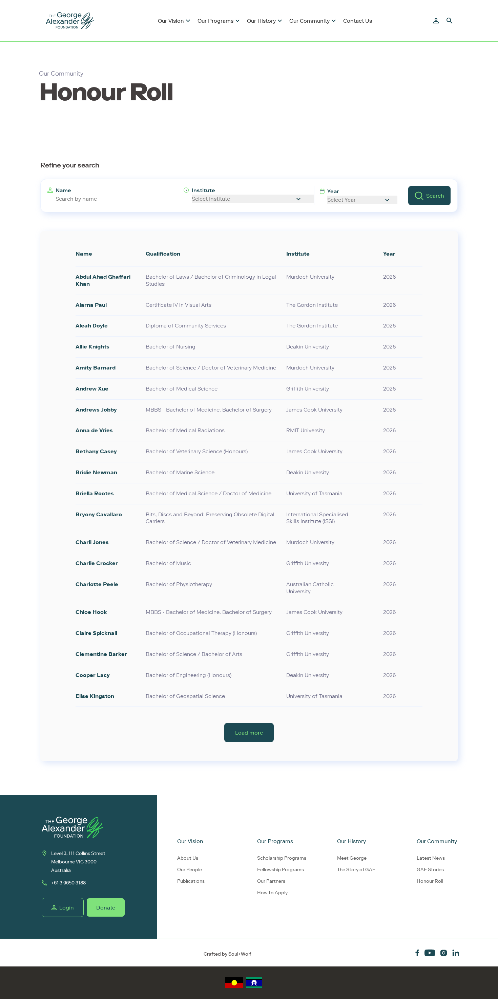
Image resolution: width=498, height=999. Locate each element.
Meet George (352, 858)
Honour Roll (430, 881)
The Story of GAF (356, 870)
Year (333, 191)
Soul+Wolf (239, 954)
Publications (191, 881)
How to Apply (272, 893)
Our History (261, 21)
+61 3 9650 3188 (68, 883)
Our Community (309, 21)
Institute (203, 190)
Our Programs (215, 21)
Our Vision (171, 21)
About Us (187, 858)
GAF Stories (430, 870)
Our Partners (271, 881)
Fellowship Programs (280, 870)
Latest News (431, 858)
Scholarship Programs (281, 858)
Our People (189, 870)
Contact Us (357, 21)
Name (63, 190)
